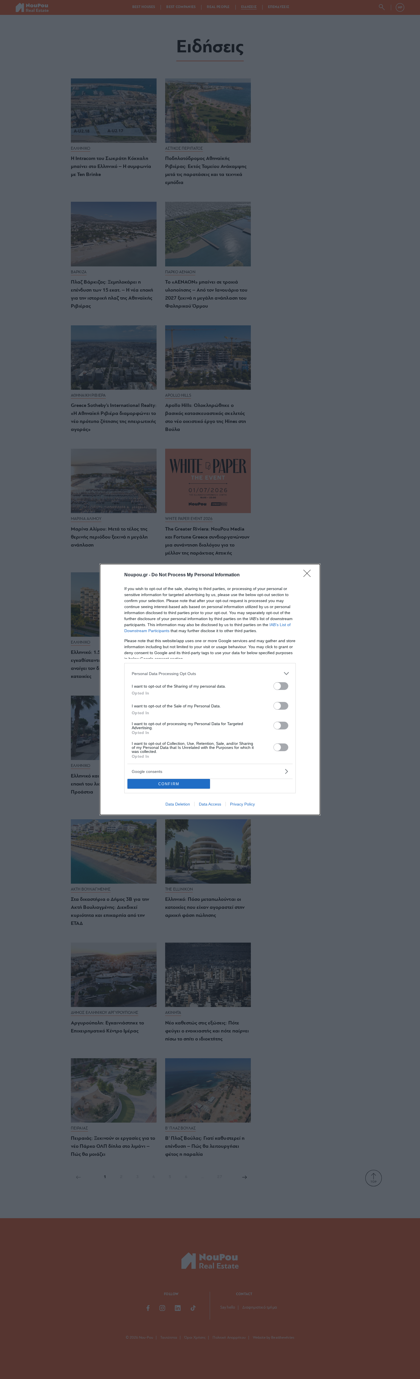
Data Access (210, 804)
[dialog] (210, 689)
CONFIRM (168, 784)
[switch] (280, 686)
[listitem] (210, 673)
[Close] (308, 575)
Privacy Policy (242, 804)
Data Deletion (177, 804)
